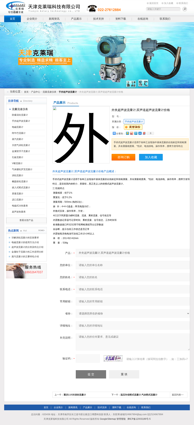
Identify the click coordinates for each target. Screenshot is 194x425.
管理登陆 (121, 419)
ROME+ (41, 230)
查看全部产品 (26, 220)
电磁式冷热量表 (20, 205)
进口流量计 (17, 199)
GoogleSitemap (108, 419)
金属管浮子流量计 (21, 151)
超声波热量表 (19, 211)
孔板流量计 (17, 157)
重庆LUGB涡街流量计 (75, 394)
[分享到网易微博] (144, 133)
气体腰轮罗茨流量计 (22, 169)
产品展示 (76, 18)
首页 (12, 18)
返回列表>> (178, 394)
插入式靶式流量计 (21, 187)
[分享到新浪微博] (131, 133)
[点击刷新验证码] (113, 358)
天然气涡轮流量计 (21, 145)
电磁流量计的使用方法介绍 (25, 242)
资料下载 (120, 18)
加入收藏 (168, 3)
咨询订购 (123, 157)
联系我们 (183, 3)
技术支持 (98, 18)
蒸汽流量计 (17, 139)
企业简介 (32, 18)
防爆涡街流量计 (20, 115)
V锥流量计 (17, 163)
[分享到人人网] (140, 133)
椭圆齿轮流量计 (20, 181)
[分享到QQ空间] (127, 133)
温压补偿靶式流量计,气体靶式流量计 (138, 394)
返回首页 (153, 3)
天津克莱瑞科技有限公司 (63, 7)
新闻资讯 (54, 18)
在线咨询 (143, 18)
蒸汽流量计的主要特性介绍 (25, 256)
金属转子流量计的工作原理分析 (27, 252)
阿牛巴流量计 (19, 133)
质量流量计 (17, 193)
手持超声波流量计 (21, 121)
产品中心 (35, 92)
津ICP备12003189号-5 (139, 419)
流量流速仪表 (49, 92)
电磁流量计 (17, 127)
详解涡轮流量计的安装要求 (25, 237)
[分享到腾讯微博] (136, 133)
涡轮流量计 (17, 175)
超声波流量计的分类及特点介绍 (27, 247)
